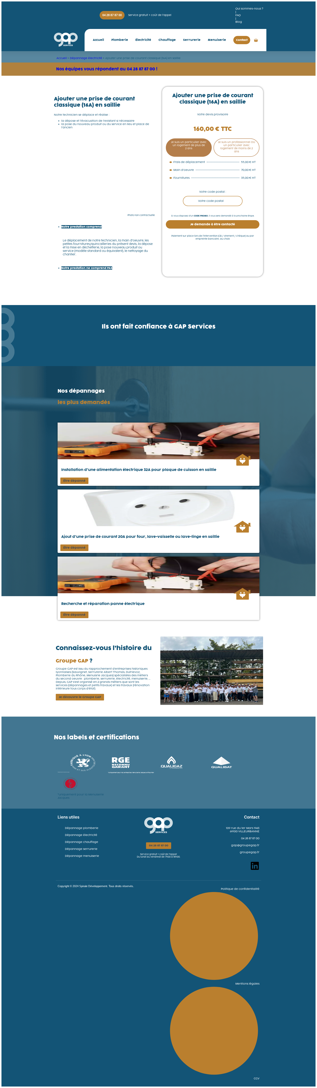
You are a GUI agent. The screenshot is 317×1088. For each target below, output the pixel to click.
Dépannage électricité (86, 58)
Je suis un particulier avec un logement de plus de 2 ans (189, 145)
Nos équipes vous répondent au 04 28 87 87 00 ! (106, 69)
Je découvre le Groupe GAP (80, 697)
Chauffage (167, 40)
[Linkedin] (254, 865)
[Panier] (256, 39)
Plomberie (119, 40)
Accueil (98, 40)
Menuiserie (217, 40)
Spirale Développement (93, 886)
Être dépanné (74, 480)
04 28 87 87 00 (158, 845)
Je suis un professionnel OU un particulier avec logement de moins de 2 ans (236, 147)
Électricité (143, 40)
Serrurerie (192, 40)
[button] (212, 224)
